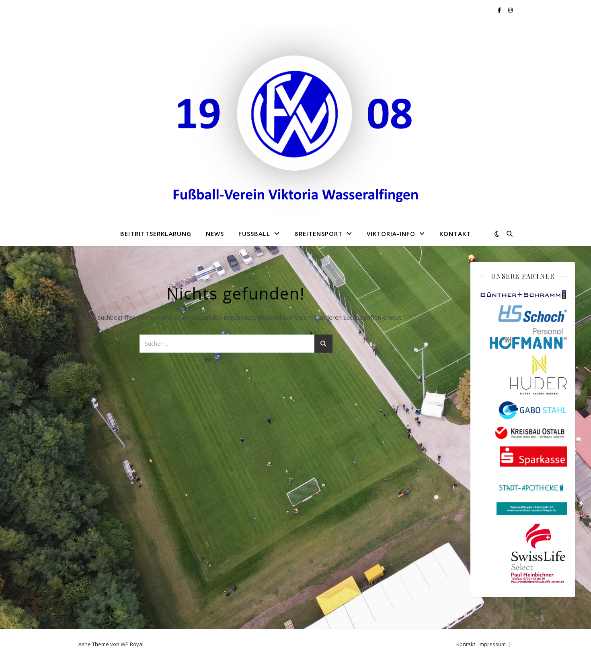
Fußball (254, 233)
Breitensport (318, 233)
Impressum (492, 644)
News (215, 233)
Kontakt (455, 233)
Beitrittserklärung (155, 233)
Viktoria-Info (391, 233)
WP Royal (132, 644)
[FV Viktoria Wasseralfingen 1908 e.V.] (295, 120)
